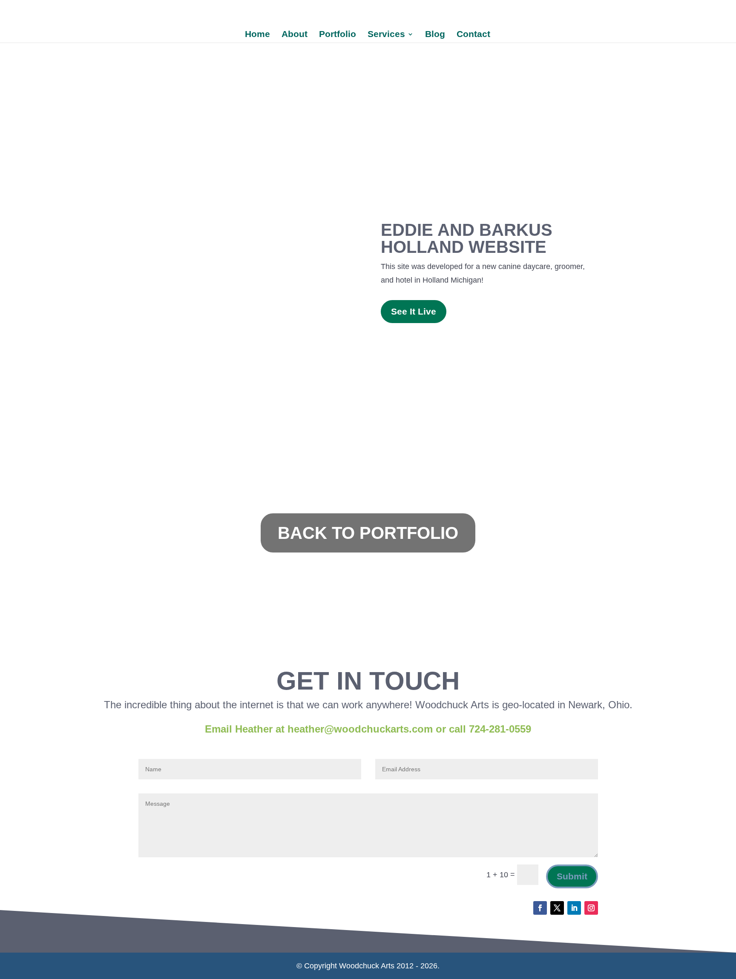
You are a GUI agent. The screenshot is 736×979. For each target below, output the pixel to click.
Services (386, 35)
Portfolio (337, 35)
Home (257, 35)
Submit (572, 876)
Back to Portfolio (368, 533)
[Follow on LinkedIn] (574, 908)
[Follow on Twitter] (557, 908)
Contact (473, 35)
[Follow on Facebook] (540, 908)
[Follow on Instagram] (591, 908)
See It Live (413, 311)
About (295, 35)
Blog (435, 35)
